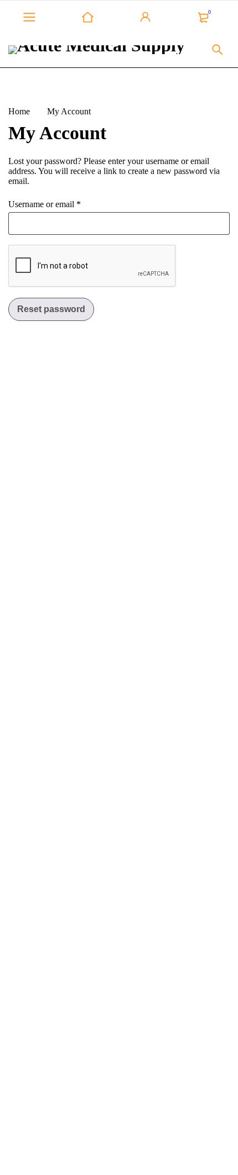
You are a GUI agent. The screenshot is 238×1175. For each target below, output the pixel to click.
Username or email (44, 204)
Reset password (51, 309)
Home (19, 111)
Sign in (145, 17)
